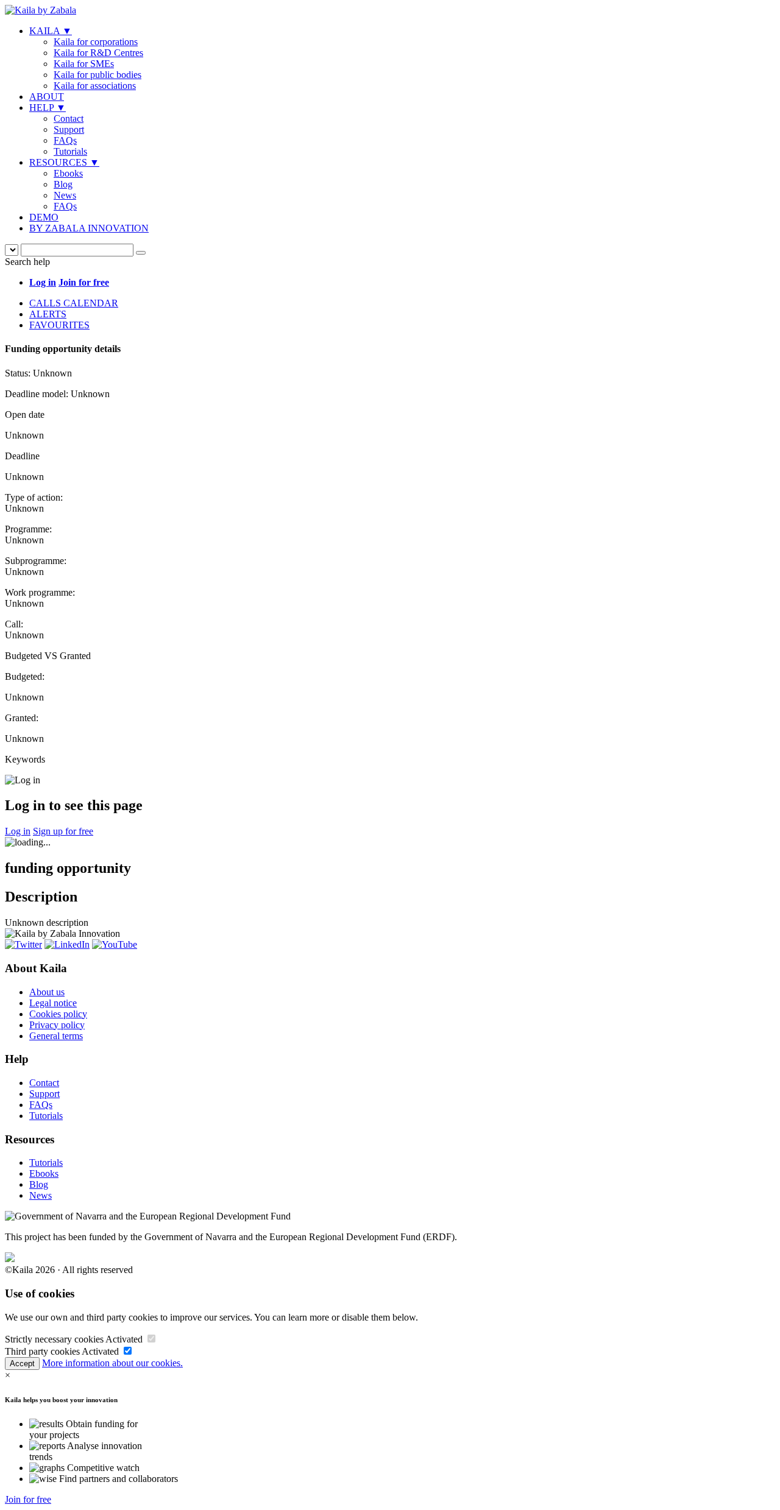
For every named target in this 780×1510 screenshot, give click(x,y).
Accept (22, 1363)
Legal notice (53, 1003)
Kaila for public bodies (97, 74)
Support (69, 129)
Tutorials (70, 151)
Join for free (28, 1499)
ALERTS (47, 314)
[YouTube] (114, 944)
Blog (63, 184)
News (65, 195)
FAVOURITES (59, 325)
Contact (68, 118)
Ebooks (68, 173)
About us (47, 992)
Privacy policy (57, 1025)
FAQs (65, 140)
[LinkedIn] (67, 944)
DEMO (43, 217)
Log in (17, 831)
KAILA (50, 31)
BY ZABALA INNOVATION (89, 228)
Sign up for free (63, 831)
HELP (47, 107)
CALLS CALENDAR (73, 303)
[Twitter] (23, 944)
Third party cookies (42, 1351)
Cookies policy (58, 1014)
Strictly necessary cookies (54, 1339)
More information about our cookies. (112, 1363)
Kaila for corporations (96, 42)
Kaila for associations (95, 85)
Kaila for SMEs (84, 63)
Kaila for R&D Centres (98, 53)
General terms (56, 1036)
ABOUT (46, 96)
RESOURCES (64, 162)
